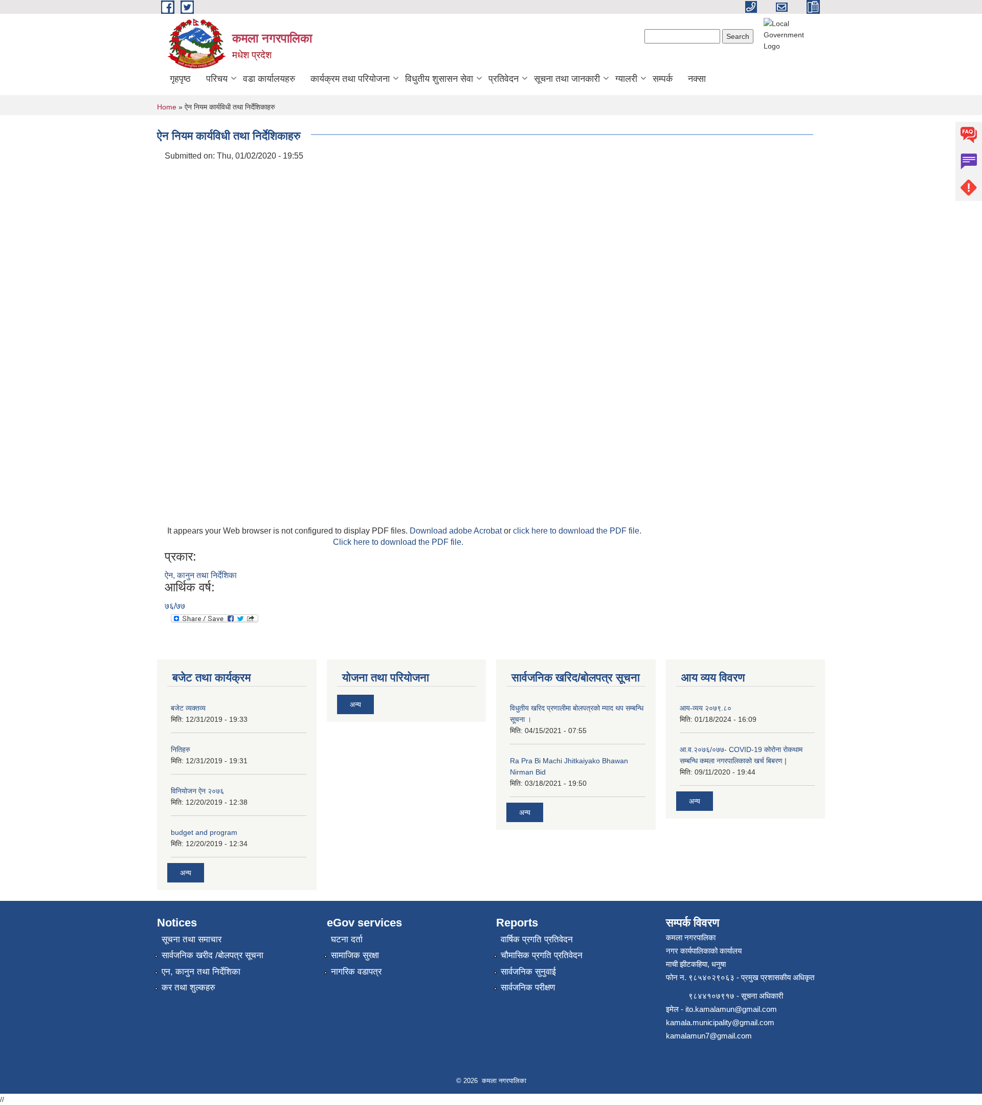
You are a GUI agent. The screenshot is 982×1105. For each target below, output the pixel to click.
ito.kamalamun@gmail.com (731, 1009)
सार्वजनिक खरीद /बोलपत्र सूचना (212, 955)
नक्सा (697, 79)
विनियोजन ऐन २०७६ (197, 791)
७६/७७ (175, 606)
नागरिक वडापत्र (356, 972)
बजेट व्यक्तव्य (188, 708)
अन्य (185, 873)
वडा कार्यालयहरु (269, 79)
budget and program (204, 832)
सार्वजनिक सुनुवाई (528, 972)
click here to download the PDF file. (577, 530)
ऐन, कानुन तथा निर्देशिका (201, 575)
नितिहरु (180, 749)
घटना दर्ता (347, 939)
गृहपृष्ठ (180, 79)
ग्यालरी (626, 79)
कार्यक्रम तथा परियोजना (350, 79)
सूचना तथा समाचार (191, 939)
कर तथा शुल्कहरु (188, 987)
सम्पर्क (663, 79)
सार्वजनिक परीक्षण (528, 987)
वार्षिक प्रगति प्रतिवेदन (537, 939)
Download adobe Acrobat (457, 530)
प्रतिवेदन (503, 79)
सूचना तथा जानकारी (567, 79)
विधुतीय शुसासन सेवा (439, 79)
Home (166, 107)
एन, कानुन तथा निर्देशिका (201, 972)
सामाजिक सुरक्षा (355, 955)
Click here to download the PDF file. (398, 542)
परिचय (217, 79)
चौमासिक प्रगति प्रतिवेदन (542, 955)
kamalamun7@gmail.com (709, 1035)
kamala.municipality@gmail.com (720, 1022)
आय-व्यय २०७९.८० (705, 708)
